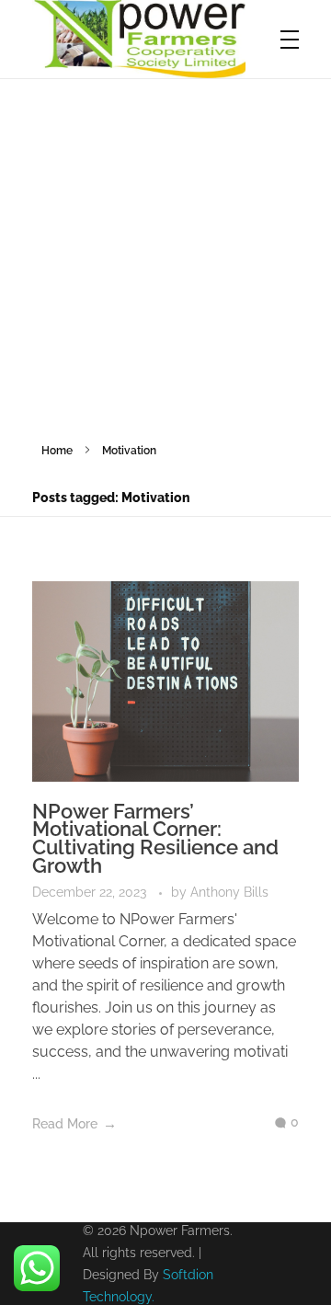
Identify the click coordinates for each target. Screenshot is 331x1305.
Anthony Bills (229, 892)
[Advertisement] (165, 253)
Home (57, 450)
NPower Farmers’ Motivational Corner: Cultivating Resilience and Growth (155, 838)
